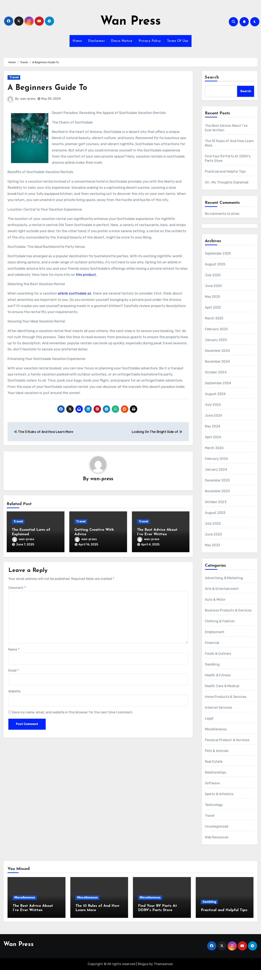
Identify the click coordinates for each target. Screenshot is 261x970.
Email (13, 670)
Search (212, 77)
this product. (86, 275)
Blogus (143, 964)
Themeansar (163, 964)
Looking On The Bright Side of (155, 432)
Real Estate (214, 762)
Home (77, 41)
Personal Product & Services (227, 740)
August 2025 (215, 264)
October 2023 (215, 502)
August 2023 (215, 513)
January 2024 (216, 469)
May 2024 (212, 426)
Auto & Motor (215, 599)
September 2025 (218, 253)
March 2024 (214, 448)
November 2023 (217, 491)
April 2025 (213, 307)
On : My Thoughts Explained (227, 182)
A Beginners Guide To (47, 88)
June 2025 (213, 286)
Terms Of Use (177, 41)
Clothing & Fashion (220, 621)
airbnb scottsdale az (74, 293)
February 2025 (216, 329)
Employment (215, 632)
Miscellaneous (216, 729)
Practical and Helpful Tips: (225, 171)
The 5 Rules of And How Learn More (45, 432)
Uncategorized (216, 826)
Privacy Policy (150, 41)
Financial (212, 643)
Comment (17, 588)
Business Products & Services (228, 610)
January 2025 (216, 340)
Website (14, 691)
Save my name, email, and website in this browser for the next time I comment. (72, 712)
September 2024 (218, 383)
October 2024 (216, 372)
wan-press (28, 98)
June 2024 (213, 415)
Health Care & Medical (222, 686)
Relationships (215, 772)
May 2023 (212, 545)
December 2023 (217, 480)
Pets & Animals (217, 751)
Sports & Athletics (219, 794)
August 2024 (215, 394)
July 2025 (213, 275)
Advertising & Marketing (224, 578)
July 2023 (213, 523)
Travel (14, 77)
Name (13, 649)
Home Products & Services (226, 697)
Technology (214, 805)
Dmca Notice (122, 41)
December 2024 (217, 351)
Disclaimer (96, 41)
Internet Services (218, 708)
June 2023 (213, 534)
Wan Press (130, 21)
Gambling (212, 664)
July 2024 (213, 405)
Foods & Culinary (218, 653)
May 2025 (212, 297)
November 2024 (217, 361)
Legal (209, 718)
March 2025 (214, 318)
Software (212, 783)
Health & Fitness (218, 675)
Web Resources (217, 837)
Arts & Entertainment (222, 589)
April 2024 (213, 437)
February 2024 (216, 459)
